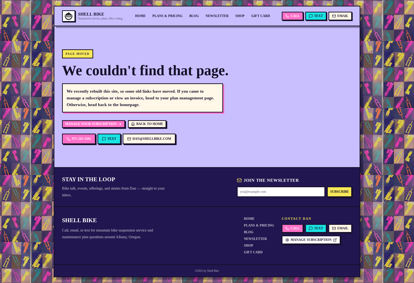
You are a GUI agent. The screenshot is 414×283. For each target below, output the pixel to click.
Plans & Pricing (167, 16)
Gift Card (260, 16)
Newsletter (217, 16)
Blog (194, 16)
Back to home (149, 124)
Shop (240, 16)
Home (140, 16)
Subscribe (339, 191)
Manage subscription (311, 240)
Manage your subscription (91, 124)
